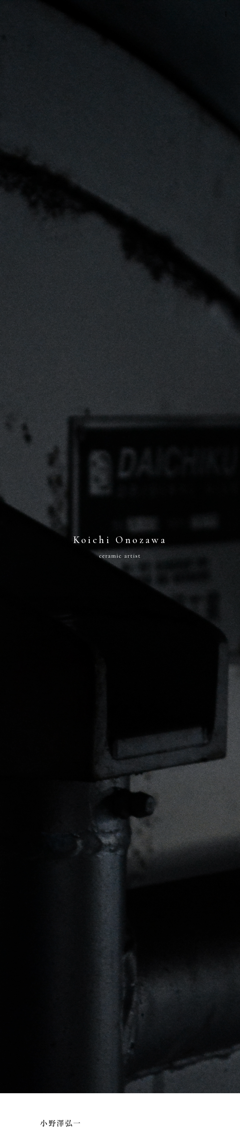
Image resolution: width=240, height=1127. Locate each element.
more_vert (226, 14)
